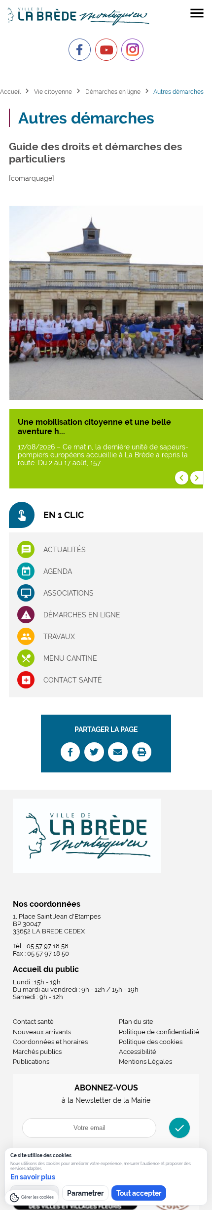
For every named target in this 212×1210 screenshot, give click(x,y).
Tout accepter (138, 1193)
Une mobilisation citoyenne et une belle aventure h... (94, 426)
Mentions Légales (145, 1061)
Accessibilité (137, 1051)
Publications (31, 1061)
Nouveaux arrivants (42, 1032)
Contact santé (72, 680)
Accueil (10, 91)
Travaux (59, 637)
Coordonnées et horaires (50, 1042)
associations (68, 593)
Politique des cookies (150, 1042)
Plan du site (136, 1021)
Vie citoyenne (53, 91)
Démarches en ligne (113, 91)
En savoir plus (32, 1177)
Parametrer (85, 1193)
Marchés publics (37, 1051)
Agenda (57, 571)
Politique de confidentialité (159, 1032)
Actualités (64, 550)
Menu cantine (70, 658)
